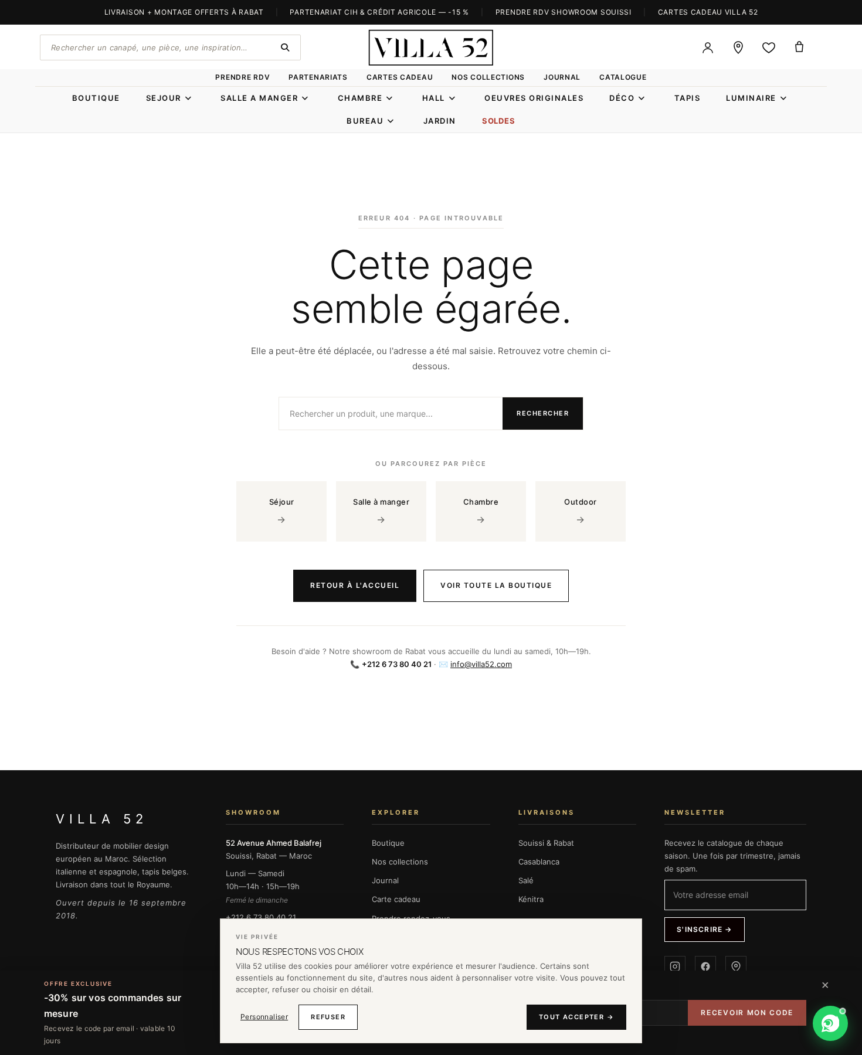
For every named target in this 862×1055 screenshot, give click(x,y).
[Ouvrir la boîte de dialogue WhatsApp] (830, 1023)
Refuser (328, 1017)
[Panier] (799, 47)
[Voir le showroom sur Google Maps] (738, 47)
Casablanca (538, 861)
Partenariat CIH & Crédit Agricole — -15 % (379, 12)
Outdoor (580, 511)
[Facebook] (705, 966)
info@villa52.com (481, 664)
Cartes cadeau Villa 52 (708, 12)
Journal (562, 77)
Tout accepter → (576, 1017)
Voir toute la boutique (496, 585)
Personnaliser (264, 1016)
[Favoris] (769, 47)
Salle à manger (381, 511)
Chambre (481, 511)
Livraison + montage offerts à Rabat (184, 12)
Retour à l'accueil (354, 585)
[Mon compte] (708, 47)
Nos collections (488, 77)
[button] (783, 1023)
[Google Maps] (735, 966)
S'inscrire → (704, 929)
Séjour (281, 511)
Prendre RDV (242, 77)
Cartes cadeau (399, 77)
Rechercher (543, 413)
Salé (526, 880)
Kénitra (531, 899)
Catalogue (622, 77)
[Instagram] (674, 966)
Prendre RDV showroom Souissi (564, 12)
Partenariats (318, 77)
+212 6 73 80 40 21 (261, 917)
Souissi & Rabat (546, 843)
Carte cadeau (396, 899)
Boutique (388, 843)
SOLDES (498, 120)
